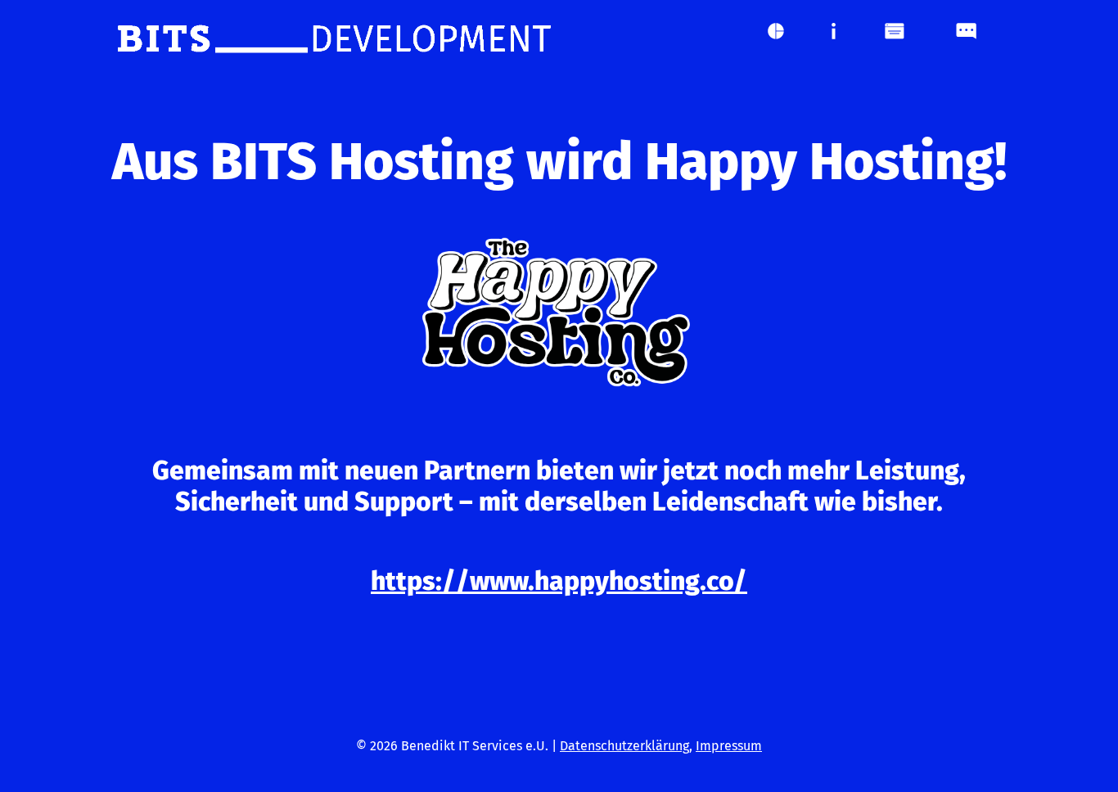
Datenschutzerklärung (624, 746)
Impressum (729, 746)
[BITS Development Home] (334, 39)
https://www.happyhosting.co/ (559, 580)
